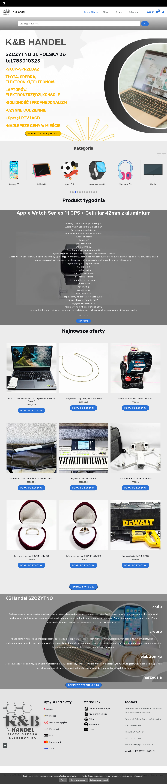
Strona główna (91, 12)
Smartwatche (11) (69, 184)
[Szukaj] (145, 23)
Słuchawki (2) (97, 184)
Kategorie (133, 12)
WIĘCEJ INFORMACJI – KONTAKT (140, 750)
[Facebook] (4, 3)
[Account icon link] (163, 12)
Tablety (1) (14, 184)
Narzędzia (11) (153, 184)
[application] (110, 12)
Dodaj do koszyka (31, 410)
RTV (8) (125, 184)
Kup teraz (83, 321)
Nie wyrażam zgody (78, 780)
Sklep (106, 12)
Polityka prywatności (99, 780)
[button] (43, 133)
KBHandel (19, 11)
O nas (119, 12)
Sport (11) (41, 184)
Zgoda (63, 780)
